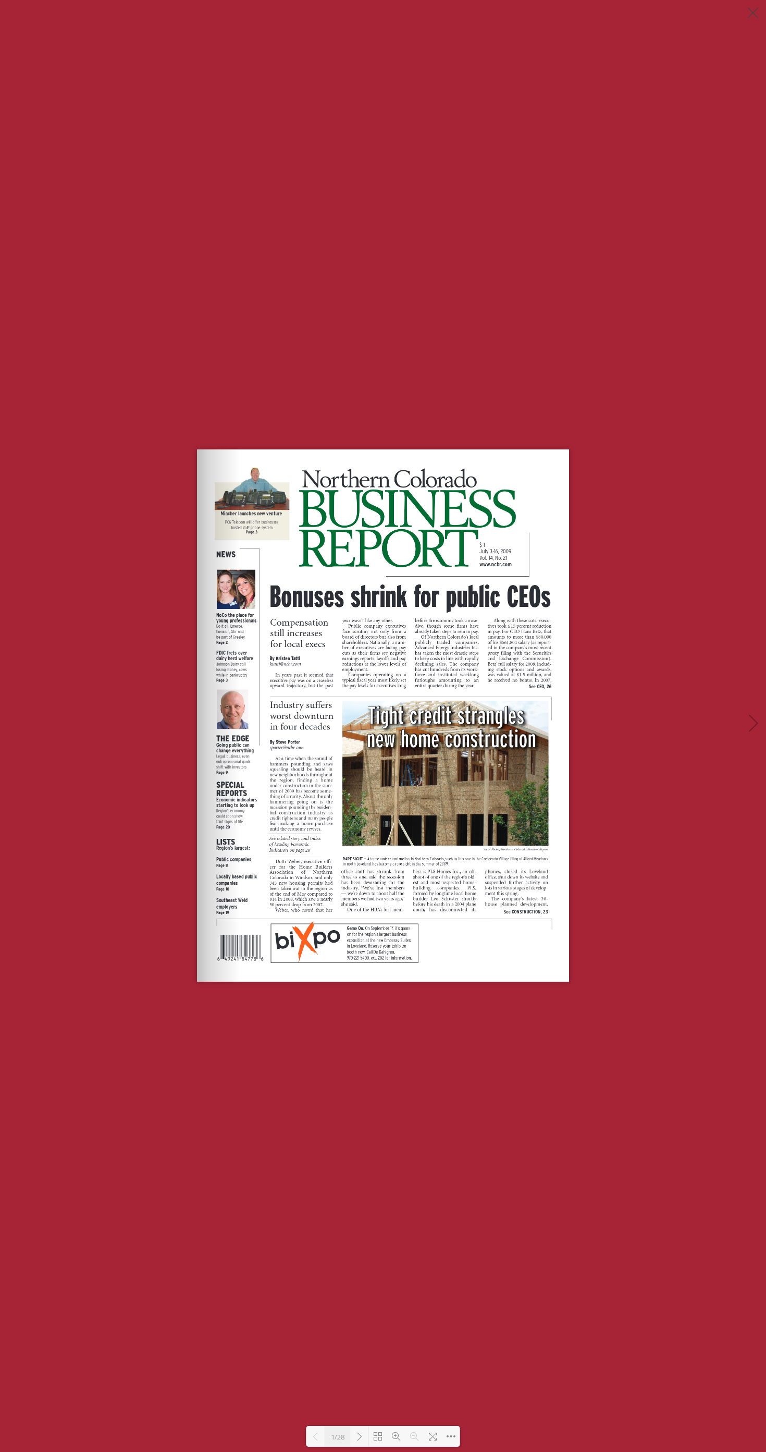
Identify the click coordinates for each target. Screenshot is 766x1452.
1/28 (337, 1437)
